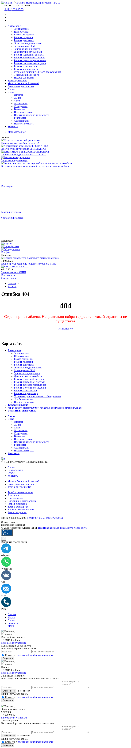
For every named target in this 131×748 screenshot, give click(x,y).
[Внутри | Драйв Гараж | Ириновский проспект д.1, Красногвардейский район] (6, 243)
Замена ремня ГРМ (24, 46)
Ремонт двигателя (24, 40)
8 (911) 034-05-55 (36, 517)
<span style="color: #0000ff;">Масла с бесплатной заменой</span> (45, 407)
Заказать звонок (54, 517)
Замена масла (21, 28)
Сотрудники (20, 106)
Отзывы (18, 94)
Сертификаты (21, 120)
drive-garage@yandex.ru (13, 642)
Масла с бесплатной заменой (23, 481)
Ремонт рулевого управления (30, 60)
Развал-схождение (17, 503)
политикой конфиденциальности (36, 655)
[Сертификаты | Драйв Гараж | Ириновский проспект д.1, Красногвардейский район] (10, 246)
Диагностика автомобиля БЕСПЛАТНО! (23, 148)
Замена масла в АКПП (13, 272)
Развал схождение (24, 34)
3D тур (18, 97)
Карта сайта (80, 527)
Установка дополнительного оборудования (37, 72)
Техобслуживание (17, 80)
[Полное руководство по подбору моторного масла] (30, 258)
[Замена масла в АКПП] (14, 266)
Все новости (8, 275)
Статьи (11, 472)
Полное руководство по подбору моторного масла (28, 263)
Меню (11, 626)
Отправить (8, 658)
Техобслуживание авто (26, 74)
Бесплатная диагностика (21, 86)
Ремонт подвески (23, 37)
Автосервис (14, 26)
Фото (17, 100)
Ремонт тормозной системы (29, 54)
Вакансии (19, 109)
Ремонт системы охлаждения (30, 63)
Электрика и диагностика (28, 43)
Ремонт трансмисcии (25, 66)
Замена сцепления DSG (20, 487)
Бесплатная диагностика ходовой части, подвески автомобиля (35, 166)
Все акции (7, 186)
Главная (12, 614)
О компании (20, 103)
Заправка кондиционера (27, 49)
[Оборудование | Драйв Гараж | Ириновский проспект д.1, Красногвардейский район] (10, 249)
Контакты (13, 126)
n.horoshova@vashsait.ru (14, 717)
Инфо (11, 92)
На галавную (65, 328)
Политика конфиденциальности (31, 115)
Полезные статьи (23, 112)
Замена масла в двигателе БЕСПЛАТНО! (23, 154)
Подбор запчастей (24, 77)
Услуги (11, 617)
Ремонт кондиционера (26, 69)
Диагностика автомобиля (28, 51)
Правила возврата (24, 123)
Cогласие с (29, 655)
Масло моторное (17, 132)
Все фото (6, 252)
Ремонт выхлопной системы (29, 57)
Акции (11, 89)
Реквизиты (20, 117)
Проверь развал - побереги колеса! (20, 143)
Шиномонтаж (21, 31)
